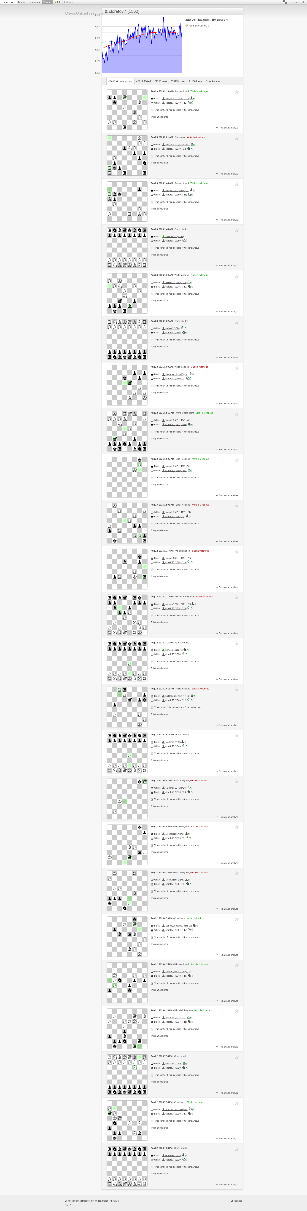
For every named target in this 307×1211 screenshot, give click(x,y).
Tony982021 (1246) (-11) (177, 190)
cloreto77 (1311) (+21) (176, 424)
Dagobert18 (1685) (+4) (176, 374)
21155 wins (160, 81)
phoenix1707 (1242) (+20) (178, 604)
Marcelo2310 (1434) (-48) (177, 420)
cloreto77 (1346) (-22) (176, 700)
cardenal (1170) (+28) (175, 788)
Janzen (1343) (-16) (175, 971)
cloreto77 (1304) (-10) (176, 562)
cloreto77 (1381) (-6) (175, 884)
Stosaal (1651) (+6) (174, 880)
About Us (114, 1201)
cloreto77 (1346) (173, 332)
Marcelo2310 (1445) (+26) (178, 558)
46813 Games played (120, 81)
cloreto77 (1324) (173, 654)
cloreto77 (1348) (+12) (176, 103)
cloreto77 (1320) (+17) (176, 1114)
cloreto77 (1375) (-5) (175, 838)
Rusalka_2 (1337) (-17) (176, 1109)
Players (47, 2)
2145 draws (195, 81)
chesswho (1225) (173, 1063)
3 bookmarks (213, 81)
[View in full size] (127, 110)
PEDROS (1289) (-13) (176, 282)
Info (58, 2)
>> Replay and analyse (227, 128)
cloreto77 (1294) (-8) (175, 516)
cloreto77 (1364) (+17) (176, 930)
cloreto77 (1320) (173, 1068)
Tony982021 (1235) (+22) (177, 144)
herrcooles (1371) (174, 650)
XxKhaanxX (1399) (174, 236)
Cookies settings (73, 1201)
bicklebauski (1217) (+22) (177, 696)
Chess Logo (236, 1201)
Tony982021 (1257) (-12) (177, 98)
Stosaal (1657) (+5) (174, 834)
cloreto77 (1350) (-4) (175, 378)
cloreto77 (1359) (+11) (176, 195)
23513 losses (178, 81)
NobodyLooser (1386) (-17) (178, 926)
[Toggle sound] (304, 2)
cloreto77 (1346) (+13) (176, 287)
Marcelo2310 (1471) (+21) (178, 512)
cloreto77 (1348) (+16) (176, 976)
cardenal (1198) (173, 742)
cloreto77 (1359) (173, 241)
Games (22, 2)
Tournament (34, 2)
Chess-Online (8, 2)
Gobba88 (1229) (173, 1155)
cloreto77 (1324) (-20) (176, 608)
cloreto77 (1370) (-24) (176, 792)
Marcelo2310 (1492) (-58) (177, 466)
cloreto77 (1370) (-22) (176, 149)
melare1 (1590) (172, 328)
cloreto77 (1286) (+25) (176, 470)
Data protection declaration (95, 1201)
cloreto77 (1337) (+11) (176, 1022)
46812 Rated (143, 81)
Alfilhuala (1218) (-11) (175, 1017)
